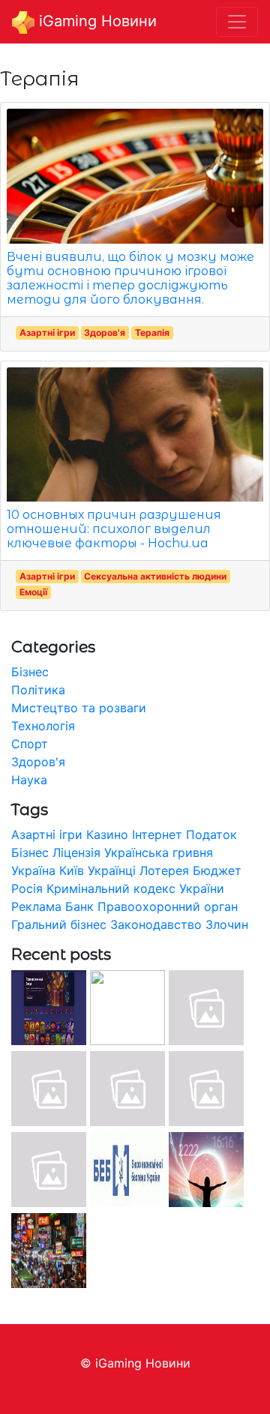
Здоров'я (104, 332)
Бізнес (30, 671)
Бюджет (217, 870)
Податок (211, 834)
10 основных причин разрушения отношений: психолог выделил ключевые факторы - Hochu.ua (114, 529)
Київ (71, 870)
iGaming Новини (95, 21)
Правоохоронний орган (168, 906)
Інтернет (157, 834)
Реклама (36, 906)
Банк (79, 906)
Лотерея (164, 870)
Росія (27, 888)
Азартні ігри (47, 332)
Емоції (33, 592)
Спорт (29, 743)
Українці (112, 870)
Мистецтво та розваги (78, 707)
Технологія (43, 725)
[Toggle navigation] (237, 22)
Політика (38, 689)
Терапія (152, 332)
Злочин (227, 924)
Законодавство (156, 924)
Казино (107, 834)
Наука (29, 779)
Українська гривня (158, 852)
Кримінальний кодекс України (135, 888)
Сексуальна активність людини (155, 576)
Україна (33, 870)
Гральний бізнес (58, 924)
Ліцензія (76, 852)
